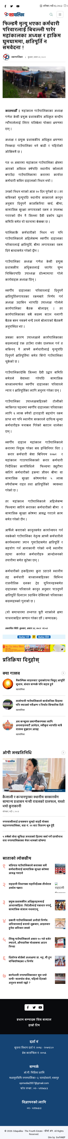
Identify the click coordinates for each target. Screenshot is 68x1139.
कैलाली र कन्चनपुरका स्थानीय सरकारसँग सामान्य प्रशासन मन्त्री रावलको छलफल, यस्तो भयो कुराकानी (34, 802)
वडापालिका (17, 57)
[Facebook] (5, 6)
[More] (63, 673)
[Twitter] (11, 6)
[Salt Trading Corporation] (34, 648)
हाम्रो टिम (34, 1025)
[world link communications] (34, 637)
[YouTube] (17, 6)
